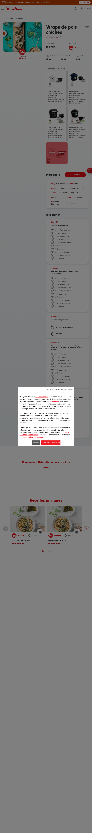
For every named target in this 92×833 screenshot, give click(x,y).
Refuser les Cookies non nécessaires (59, 389)
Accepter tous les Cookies (51, 443)
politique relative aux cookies (31, 437)
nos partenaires (41, 397)
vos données (54, 401)
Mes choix (36, 443)
